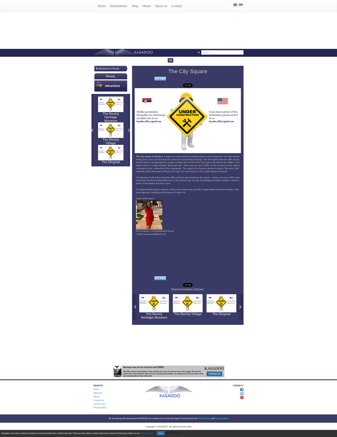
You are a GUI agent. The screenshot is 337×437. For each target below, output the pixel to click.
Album (146, 6)
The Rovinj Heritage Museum (154, 315)
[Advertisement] (168, 30)
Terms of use (99, 404)
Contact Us (98, 400)
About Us (97, 393)
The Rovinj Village (188, 314)
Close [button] (160, 433)
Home (101, 6)
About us (161, 6)
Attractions (112, 85)
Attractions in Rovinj (108, 68)
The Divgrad (221, 314)
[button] (135, 306)
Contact (176, 6)
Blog (135, 6)
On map (160, 78)
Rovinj (110, 76)
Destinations (118, 6)
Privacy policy (99, 407)
